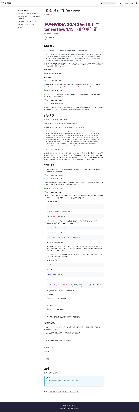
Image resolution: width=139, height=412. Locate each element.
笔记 (120, 3)
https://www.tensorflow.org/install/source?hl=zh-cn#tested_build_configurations (68, 87)
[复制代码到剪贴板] (101, 206)
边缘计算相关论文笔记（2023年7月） (27, 14)
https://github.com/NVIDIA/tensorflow (65, 123)
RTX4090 (65, 391)
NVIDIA (59, 391)
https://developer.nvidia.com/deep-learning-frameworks (69, 127)
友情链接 (20, 27)
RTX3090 (72, 391)
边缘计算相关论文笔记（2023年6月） (27, 21)
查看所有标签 (48, 14)
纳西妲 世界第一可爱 (69, 407)
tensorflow (52, 391)
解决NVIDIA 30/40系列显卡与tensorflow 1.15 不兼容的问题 (29, 17)
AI (77, 391)
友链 (132, 3)
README (60, 149)
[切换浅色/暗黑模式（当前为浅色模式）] (136, 3)
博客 (126, 3)
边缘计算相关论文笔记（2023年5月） (27, 24)
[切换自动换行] (98, 284)
